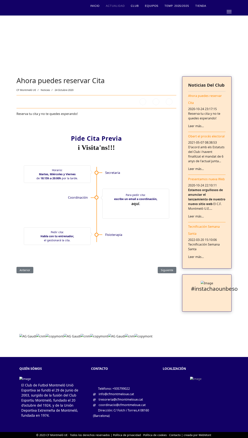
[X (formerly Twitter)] (156, 101)
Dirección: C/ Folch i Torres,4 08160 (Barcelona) (121, 413)
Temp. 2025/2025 (176, 5)
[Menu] (229, 11)
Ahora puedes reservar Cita (205, 99)
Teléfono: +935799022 (113, 388)
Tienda (200, 5)
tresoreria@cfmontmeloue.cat (120, 399)
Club (135, 5)
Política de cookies (155, 435)
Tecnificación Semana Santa (204, 230)
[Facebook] (143, 101)
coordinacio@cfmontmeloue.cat (122, 405)
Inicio (95, 5)
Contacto (98, 17)
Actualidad (115, 5)
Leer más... (196, 126)
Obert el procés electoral (206, 136)
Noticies (45, 90)
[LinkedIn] (169, 101)
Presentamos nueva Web (206, 179)
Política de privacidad (126, 435)
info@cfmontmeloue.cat (116, 394)
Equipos (151, 5)
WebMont (205, 435)
